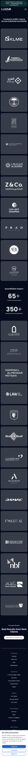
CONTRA (14, 656)
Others (14, 687)
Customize (14, 750)
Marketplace (14, 665)
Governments (14, 684)
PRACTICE (14, 659)
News (14, 714)
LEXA (14, 662)
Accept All (14, 746)
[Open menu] (23, 9)
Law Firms (14, 678)
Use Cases (14, 702)
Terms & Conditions (14, 717)
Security (14, 720)
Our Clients (14, 696)
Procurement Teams (14, 681)
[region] (14, 743)
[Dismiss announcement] (24, 3)
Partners (14, 711)
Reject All (14, 754)
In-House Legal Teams (14, 675)
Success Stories (14, 699)
